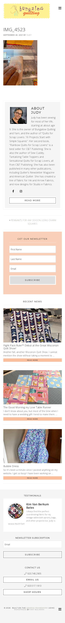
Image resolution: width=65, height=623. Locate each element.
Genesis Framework (37, 608)
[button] (60, 8)
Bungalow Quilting (26, 13)
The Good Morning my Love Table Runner (27, 407)
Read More (33, 200)
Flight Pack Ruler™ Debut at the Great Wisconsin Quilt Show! (31, 347)
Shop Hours (32, 592)
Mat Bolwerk (37, 610)
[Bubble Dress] (32, 446)
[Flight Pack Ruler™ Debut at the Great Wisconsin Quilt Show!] (32, 325)
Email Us (32, 579)
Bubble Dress (11, 466)
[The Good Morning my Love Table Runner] (32, 387)
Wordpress (20, 610)
